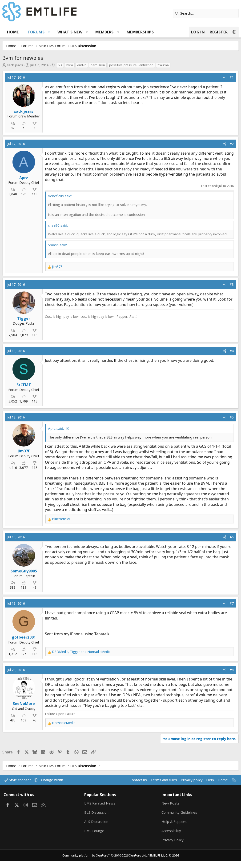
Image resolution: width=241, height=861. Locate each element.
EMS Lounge (94, 830)
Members (104, 32)
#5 (232, 417)
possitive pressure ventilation (131, 65)
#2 (232, 143)
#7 (232, 603)
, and (81, 651)
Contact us (138, 779)
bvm (69, 65)
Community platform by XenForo (104, 855)
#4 (232, 351)
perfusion (98, 65)
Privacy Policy (172, 839)
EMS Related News (99, 803)
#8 (232, 670)
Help (210, 779)
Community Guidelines (179, 812)
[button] (49, 32)
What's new (69, 32)
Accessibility (171, 830)
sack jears (15, 65)
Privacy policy (192, 779)
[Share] (224, 77)
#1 (232, 77)
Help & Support (174, 821)
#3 (232, 284)
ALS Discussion (96, 821)
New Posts (170, 803)
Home (13, 32)
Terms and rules (163, 779)
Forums (36, 32)
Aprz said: (56, 428)
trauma (163, 65)
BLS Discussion (96, 812)
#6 (232, 537)
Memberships (140, 32)
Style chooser (20, 779)
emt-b (81, 65)
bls (60, 65)
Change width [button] (52, 779)
